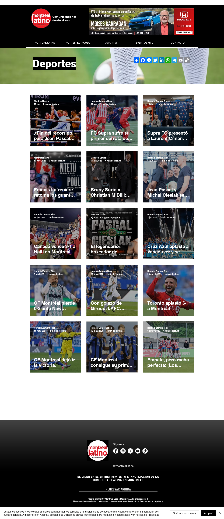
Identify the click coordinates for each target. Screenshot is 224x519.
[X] (130, 451)
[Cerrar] (220, 513)
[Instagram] (123, 451)
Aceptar (208, 513)
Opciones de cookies (184, 513)
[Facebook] (115, 451)
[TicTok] (145, 451)
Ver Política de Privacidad (145, 514)
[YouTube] (137, 451)
